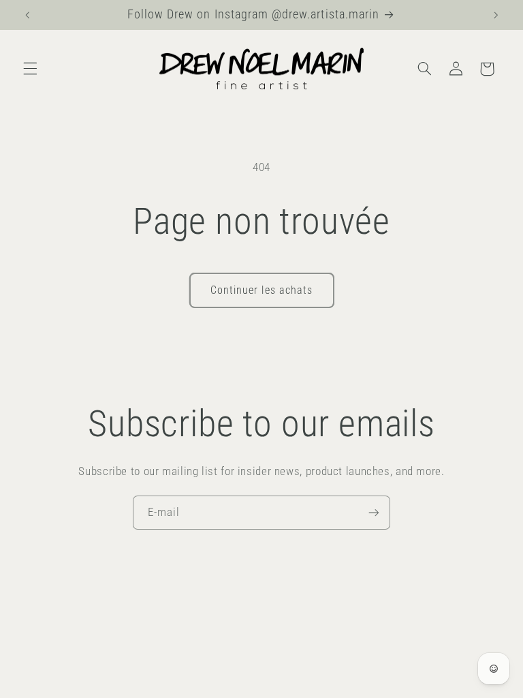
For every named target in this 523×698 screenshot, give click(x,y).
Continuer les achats (261, 290)
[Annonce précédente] (27, 15)
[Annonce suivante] (496, 15)
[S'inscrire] (374, 512)
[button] (30, 69)
